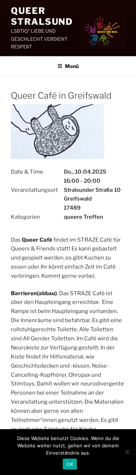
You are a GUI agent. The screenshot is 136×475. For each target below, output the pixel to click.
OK (69, 464)
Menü (72, 66)
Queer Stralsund (42, 16)
